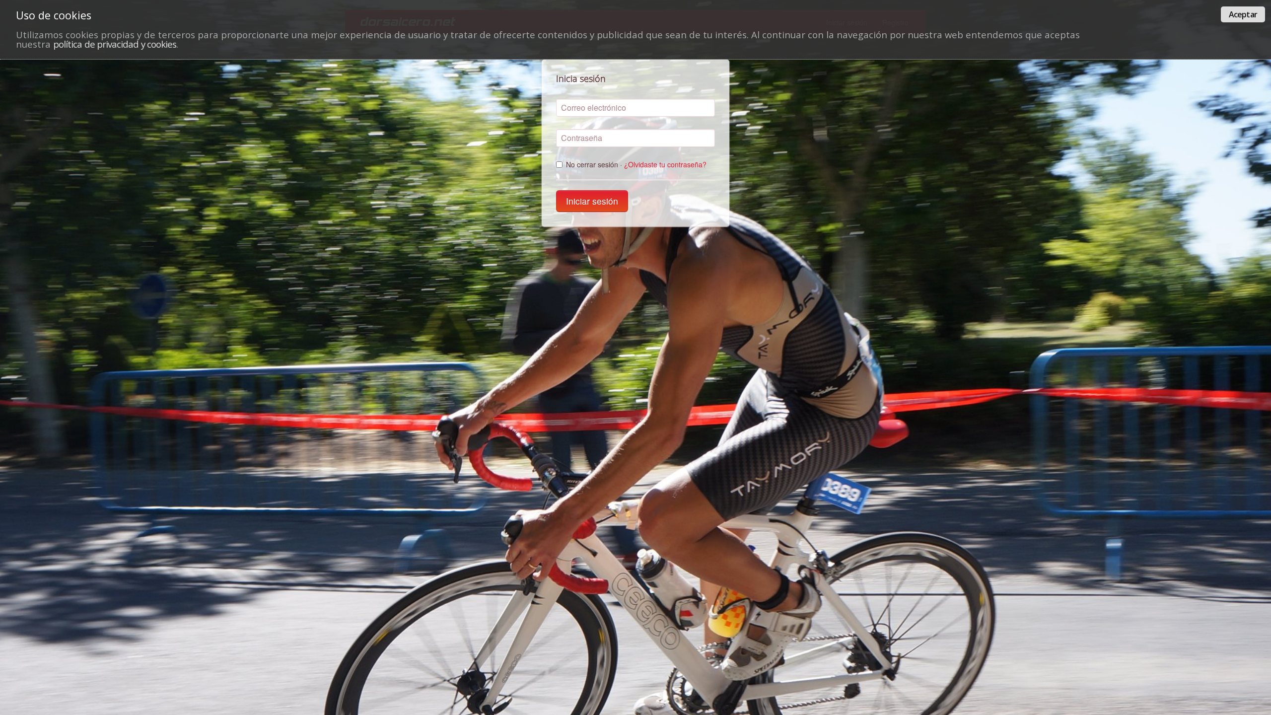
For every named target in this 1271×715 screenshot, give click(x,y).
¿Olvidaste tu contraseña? (665, 164)
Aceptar (1243, 14)
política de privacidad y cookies (114, 44)
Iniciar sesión (592, 201)
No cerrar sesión (636, 164)
